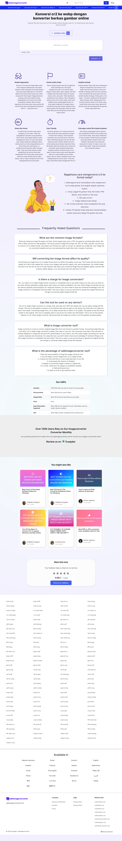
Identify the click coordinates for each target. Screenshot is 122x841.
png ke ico (36, 692)
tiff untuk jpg (10, 729)
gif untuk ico (64, 619)
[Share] (67, 3)
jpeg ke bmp (92, 651)
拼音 (28, 786)
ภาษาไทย (52, 781)
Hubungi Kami (77, 805)
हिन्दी (28, 781)
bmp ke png (37, 606)
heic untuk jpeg (65, 633)
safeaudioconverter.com (102, 819)
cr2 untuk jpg (92, 615)
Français (52, 765)
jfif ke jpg (9, 647)
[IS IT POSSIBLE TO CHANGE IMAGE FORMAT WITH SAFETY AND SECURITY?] (61, 518)
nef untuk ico (92, 669)
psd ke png (64, 706)
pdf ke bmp (64, 679)
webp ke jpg (37, 738)
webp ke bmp (37, 733)
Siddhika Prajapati (33, 502)
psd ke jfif (91, 701)
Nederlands (96, 765)
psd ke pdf (91, 706)
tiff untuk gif (37, 724)
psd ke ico (36, 701)
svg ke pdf (91, 715)
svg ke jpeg (64, 715)
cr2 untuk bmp (38, 610)
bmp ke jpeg (10, 606)
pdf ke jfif (64, 683)
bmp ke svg (91, 606)
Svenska (74, 770)
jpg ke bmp (37, 665)
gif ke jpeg (9, 624)
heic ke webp (92, 638)
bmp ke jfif (36, 601)
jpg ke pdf (91, 665)
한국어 (74, 781)
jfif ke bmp (9, 642)
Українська (74, 776)
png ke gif (9, 692)
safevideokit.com (100, 802)
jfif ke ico (63, 642)
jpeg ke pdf (91, 656)
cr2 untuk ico (92, 610)
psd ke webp (10, 710)
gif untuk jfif (91, 619)
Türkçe (28, 776)
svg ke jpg (9, 720)
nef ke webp (10, 679)
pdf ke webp (37, 688)
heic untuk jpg (10, 638)
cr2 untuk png (65, 615)
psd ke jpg (9, 706)
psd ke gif (9, 701)
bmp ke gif (9, 601)
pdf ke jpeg (37, 683)
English (95, 760)
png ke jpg (9, 697)
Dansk (52, 760)
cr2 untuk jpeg (11, 615)
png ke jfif (64, 692)
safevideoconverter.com (102, 826)
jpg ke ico (91, 660)
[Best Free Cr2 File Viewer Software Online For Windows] (32, 478)
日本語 (96, 781)
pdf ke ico (9, 683)
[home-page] (16, 3)
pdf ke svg (91, 688)
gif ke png (91, 624)
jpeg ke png (10, 660)
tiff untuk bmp (92, 720)
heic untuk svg (65, 638)
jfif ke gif (36, 642)
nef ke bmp (37, 669)
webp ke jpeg (92, 733)
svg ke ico (36, 715)
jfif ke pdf (91, 647)
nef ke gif (63, 669)
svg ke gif (64, 710)
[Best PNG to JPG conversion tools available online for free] (89, 518)
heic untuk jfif (10, 633)
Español (28, 765)
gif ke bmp (36, 619)
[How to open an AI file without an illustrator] (89, 478)
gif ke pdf (64, 624)
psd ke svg (37, 710)
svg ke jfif (9, 715)
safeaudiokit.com (100, 815)
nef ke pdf (91, 674)
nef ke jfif (9, 674)
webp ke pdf (92, 738)
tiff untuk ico (10, 724)
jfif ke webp (64, 647)
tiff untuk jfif (64, 724)
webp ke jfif (64, 733)
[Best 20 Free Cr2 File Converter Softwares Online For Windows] (61, 478)
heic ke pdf (91, 633)
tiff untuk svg (10, 733)
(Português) (52, 770)
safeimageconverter (23, 831)
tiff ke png (36, 729)
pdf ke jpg (91, 683)
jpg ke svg (64, 665)
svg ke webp (37, 720)
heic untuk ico (37, 633)
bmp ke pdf (64, 606)
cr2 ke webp (10, 619)
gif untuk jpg (37, 624)
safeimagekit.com (100, 822)
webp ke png (65, 738)
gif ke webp (37, 628)
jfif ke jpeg (91, 642)
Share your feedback (61, 583)
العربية (96, 776)
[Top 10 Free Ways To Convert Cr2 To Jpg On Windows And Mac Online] (32, 518)
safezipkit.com (99, 805)
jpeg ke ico (64, 651)
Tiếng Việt (96, 770)
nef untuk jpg (65, 674)
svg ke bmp (91, 710)
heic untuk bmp (65, 628)
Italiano (74, 765)
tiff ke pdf (64, 729)
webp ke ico (10, 738)
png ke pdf (64, 697)
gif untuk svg (10, 628)
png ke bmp (64, 688)
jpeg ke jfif (9, 656)
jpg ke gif (63, 660)
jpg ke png (9, 669)
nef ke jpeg (37, 674)
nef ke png (36, 679)
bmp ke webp (10, 610)
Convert (94, 58)
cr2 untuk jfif (64, 610)
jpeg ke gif (36, 651)
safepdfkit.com (99, 808)
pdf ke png (9, 688)
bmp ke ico (64, 601)
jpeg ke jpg (37, 656)
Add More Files (59, 33)
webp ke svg (10, 742)
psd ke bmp (64, 701)
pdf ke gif (91, 679)
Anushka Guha (60, 542)
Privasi (54, 808)
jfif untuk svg (10, 651)
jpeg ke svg (64, 656)
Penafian (54, 805)
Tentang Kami (77, 802)
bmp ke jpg (91, 601)
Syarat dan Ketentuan (58, 802)
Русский (52, 776)
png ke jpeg (91, 692)
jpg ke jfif (9, 665)
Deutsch (74, 760)
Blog (112, 3)
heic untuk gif (92, 628)
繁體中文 (52, 786)
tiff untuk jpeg (92, 724)
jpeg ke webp (37, 660)
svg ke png (64, 720)
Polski (28, 770)
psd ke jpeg (37, 706)
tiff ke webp (91, 729)
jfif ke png (36, 647)
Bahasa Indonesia (28, 760)
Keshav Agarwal (89, 500)
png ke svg (37, 697)
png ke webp (92, 697)
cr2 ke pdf (36, 615)
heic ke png (37, 638)
